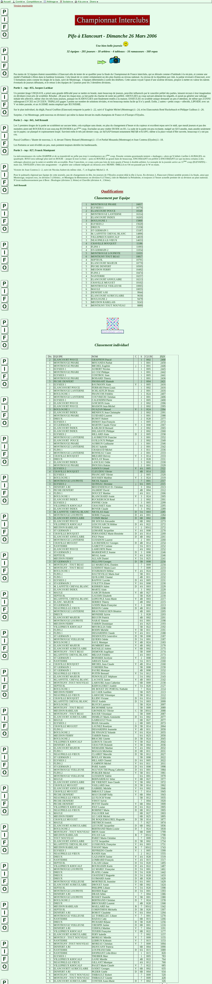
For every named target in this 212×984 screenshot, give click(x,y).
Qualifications (112, 191)
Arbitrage (51, 1)
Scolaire (66, 1)
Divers (93, 1)
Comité (19, 1)
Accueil (7, 1)
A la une (81, 1)
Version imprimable (23, 5)
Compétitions (33, 1)
